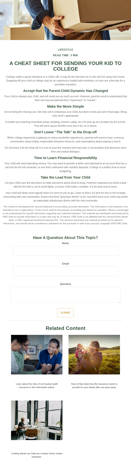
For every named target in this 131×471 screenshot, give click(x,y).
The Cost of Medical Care (36, 378)
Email (65, 263)
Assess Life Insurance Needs (94, 378)
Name (65, 243)
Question (65, 284)
